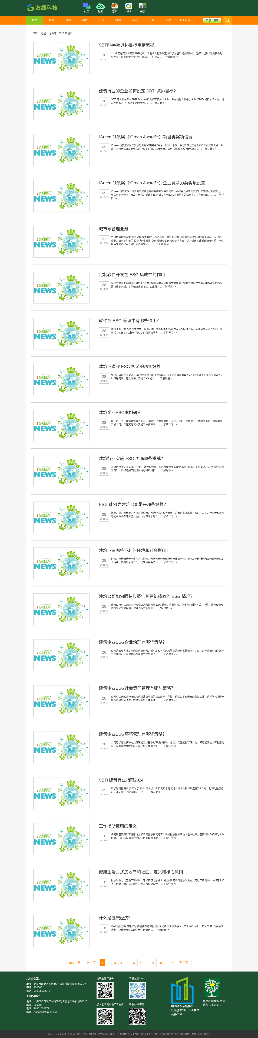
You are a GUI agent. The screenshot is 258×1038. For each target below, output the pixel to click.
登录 (208, 20)
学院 (85, 20)
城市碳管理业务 (113, 228)
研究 (151, 20)
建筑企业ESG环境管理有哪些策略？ (133, 734)
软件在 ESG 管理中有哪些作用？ (130, 320)
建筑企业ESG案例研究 (120, 412)
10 (160, 963)
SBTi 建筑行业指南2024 (121, 780)
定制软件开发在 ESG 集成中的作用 (132, 274)
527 (170, 963)
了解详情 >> (171, 56)
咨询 (135, 20)
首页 (35, 20)
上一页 (91, 963)
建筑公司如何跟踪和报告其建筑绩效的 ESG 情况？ (146, 596)
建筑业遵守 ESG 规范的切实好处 (130, 366)
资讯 (68, 20)
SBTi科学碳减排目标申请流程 (126, 45)
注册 (216, 20)
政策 (51, 20)
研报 (101, 20)
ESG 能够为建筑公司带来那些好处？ (133, 504)
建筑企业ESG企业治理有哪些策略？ (133, 642)
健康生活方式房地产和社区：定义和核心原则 (141, 872)
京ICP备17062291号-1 (147, 1034)
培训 (118, 20)
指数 (168, 20)
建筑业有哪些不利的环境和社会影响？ (134, 550)
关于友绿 (184, 20)
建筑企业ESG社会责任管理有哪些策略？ (137, 688)
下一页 (183, 963)
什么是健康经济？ (116, 918)
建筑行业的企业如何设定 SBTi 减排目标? (137, 91)
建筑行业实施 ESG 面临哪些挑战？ (132, 458)
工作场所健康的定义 (118, 826)
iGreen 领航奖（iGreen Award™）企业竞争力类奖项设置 (152, 183)
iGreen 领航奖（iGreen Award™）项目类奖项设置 (146, 137)
